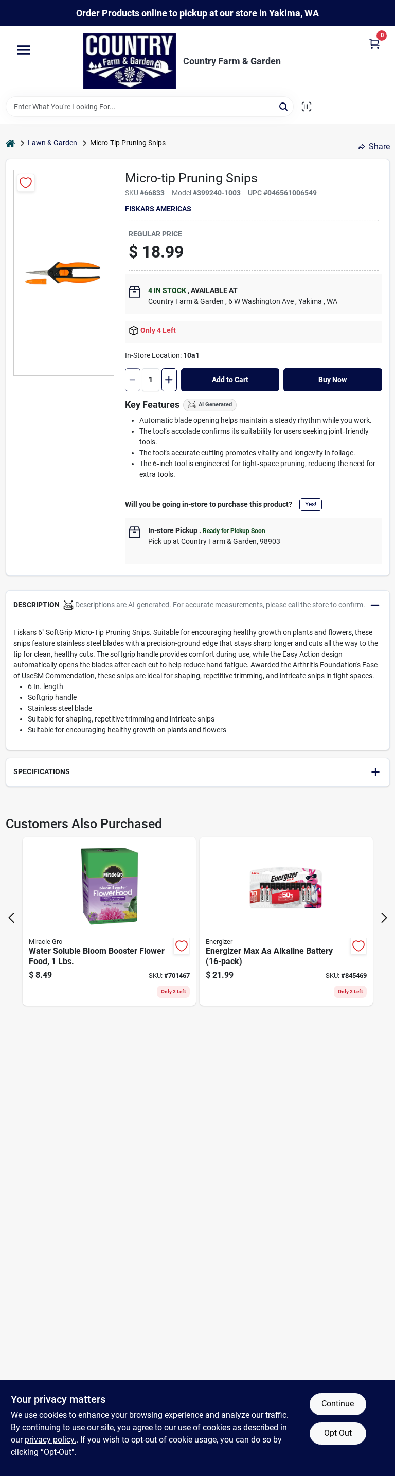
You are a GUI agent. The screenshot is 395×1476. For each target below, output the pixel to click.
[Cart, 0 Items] (374, 43)
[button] (197, 605)
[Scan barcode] (306, 106)
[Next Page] (384, 918)
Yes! (310, 504)
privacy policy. (50, 1440)
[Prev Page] (11, 918)
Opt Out (338, 1433)
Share (379, 146)
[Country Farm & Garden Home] (129, 61)
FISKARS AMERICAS (158, 208)
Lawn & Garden (52, 143)
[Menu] (23, 50)
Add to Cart (230, 379)
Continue (337, 1404)
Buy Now (332, 379)
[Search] (284, 105)
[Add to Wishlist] (26, 183)
